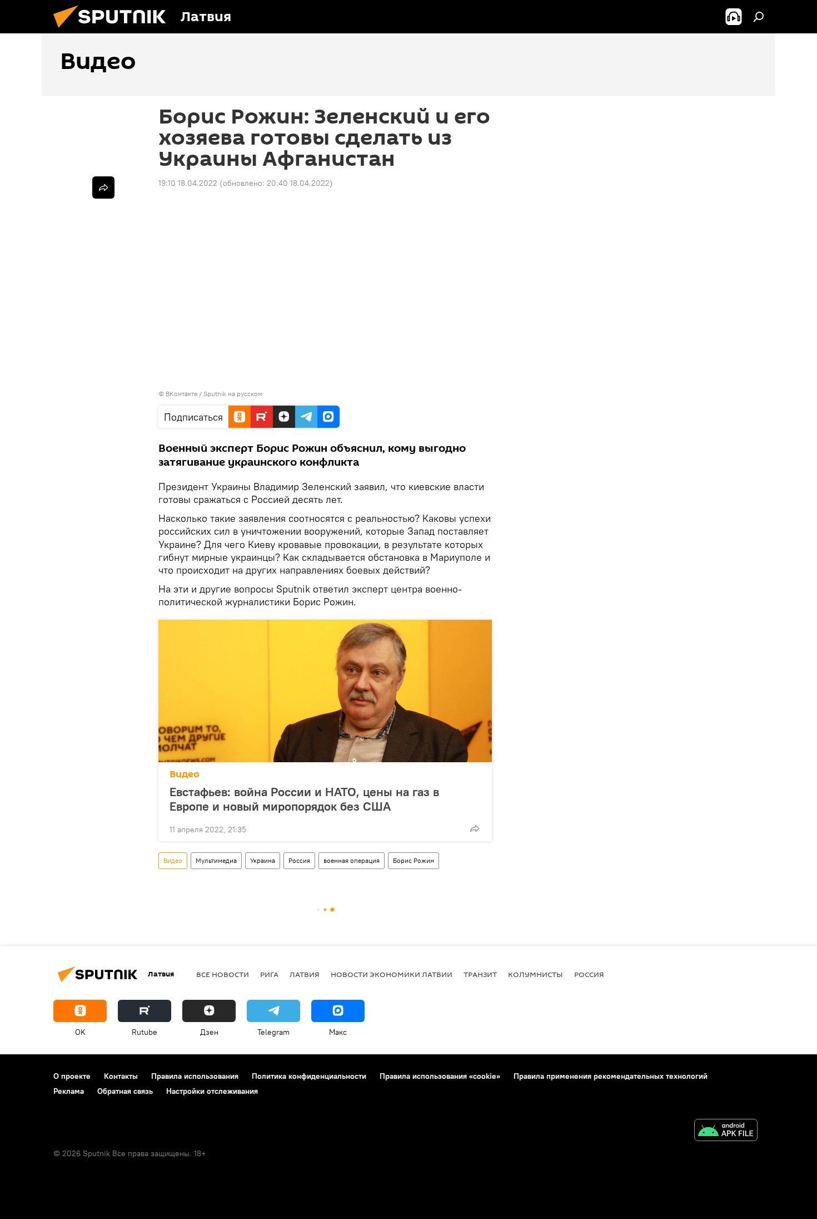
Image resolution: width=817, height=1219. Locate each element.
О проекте (72, 1076)
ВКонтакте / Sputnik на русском (214, 393)
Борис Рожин (413, 860)
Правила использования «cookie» (440, 1076)
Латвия (305, 974)
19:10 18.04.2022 (187, 183)
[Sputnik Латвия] (114, 31)
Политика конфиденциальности (309, 1076)
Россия (299, 860)
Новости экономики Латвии (391, 974)
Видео (185, 774)
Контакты (121, 1076)
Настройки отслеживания (212, 1091)
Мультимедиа (216, 860)
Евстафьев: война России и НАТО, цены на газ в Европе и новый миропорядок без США (304, 798)
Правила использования (194, 1076)
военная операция (351, 860)
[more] (475, 828)
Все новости (222, 974)
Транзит (480, 974)
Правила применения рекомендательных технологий (611, 1076)
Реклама (68, 1091)
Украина (262, 860)
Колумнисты (535, 974)
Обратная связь (125, 1091)
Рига (269, 974)
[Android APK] (726, 1131)
